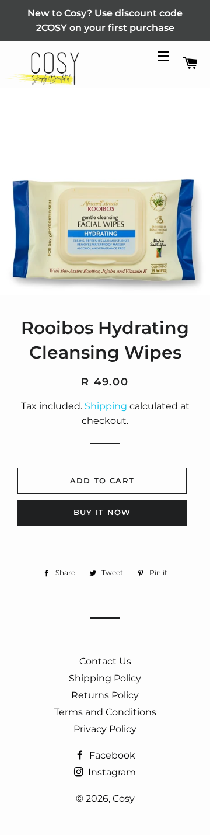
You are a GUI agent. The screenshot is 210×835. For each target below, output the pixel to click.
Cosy (124, 798)
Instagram (111, 772)
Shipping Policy (105, 678)
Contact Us (105, 661)
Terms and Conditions (105, 712)
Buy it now (102, 512)
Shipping (106, 406)
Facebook (111, 755)
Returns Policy (105, 695)
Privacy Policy (105, 729)
